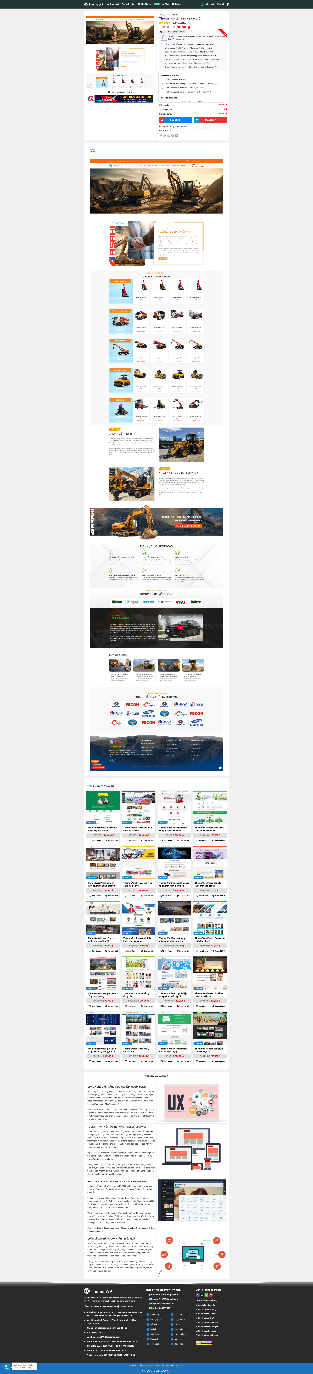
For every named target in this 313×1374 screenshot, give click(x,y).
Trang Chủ (114, 4)
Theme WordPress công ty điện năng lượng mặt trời (172, 939)
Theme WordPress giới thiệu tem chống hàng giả (173, 1050)
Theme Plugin (128, 4)
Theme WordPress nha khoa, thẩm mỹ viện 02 (209, 994)
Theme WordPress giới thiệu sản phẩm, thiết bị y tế (173, 994)
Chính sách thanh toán (208, 1335)
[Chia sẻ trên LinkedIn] (176, 135)
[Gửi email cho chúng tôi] (202, 1295)
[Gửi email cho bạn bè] (169, 135)
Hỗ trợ (178, 4)
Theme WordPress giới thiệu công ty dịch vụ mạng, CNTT (102, 1050)
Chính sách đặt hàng (207, 1309)
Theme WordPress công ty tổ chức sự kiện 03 (137, 829)
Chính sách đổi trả (206, 1318)
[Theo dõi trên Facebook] (198, 1295)
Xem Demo (96, 840)
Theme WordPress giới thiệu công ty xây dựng (102, 994)
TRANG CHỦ (133, 1366)
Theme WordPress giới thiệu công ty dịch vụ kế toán (173, 829)
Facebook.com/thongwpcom (164, 1294)
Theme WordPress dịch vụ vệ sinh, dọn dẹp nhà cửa (209, 829)
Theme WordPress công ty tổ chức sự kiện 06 (137, 884)
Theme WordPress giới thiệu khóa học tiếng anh (137, 939)
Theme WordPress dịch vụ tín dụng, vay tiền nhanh (102, 829)
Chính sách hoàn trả (207, 1314)
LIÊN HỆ (142, 1366)
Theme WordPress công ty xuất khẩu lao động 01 (208, 884)
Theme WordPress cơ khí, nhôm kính (136, 1050)
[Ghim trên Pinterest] (172, 135)
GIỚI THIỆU (150, 1366)
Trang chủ (163, 14)
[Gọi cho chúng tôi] (206, 1295)
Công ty (174, 14)
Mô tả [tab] (92, 152)
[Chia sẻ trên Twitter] (165, 135)
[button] (187, 4)
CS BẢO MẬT (159, 1366)
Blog (167, 4)
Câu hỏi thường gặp (206, 1305)
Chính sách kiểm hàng (208, 1322)
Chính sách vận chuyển (208, 1327)
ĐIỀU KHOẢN (170, 1366)
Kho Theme (146, 4)
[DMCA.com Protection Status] (204, 1343)
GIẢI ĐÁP (179, 1366)
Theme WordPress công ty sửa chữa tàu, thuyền (210, 939)
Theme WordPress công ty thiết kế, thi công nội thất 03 (101, 884)
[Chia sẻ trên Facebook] (161, 135)
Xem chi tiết (113, 840)
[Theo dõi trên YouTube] (211, 1295)
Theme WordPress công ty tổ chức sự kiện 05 (209, 1050)
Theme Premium (180, 127)
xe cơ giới (168, 130)
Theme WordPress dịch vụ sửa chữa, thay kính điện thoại (174, 884)
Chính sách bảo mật (207, 1331)
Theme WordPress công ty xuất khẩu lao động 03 (101, 939)
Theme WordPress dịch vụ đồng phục (136, 994)
